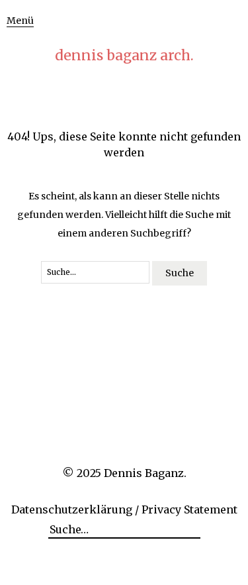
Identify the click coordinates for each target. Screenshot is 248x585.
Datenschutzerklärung (71, 509)
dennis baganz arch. (124, 55)
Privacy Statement (189, 509)
